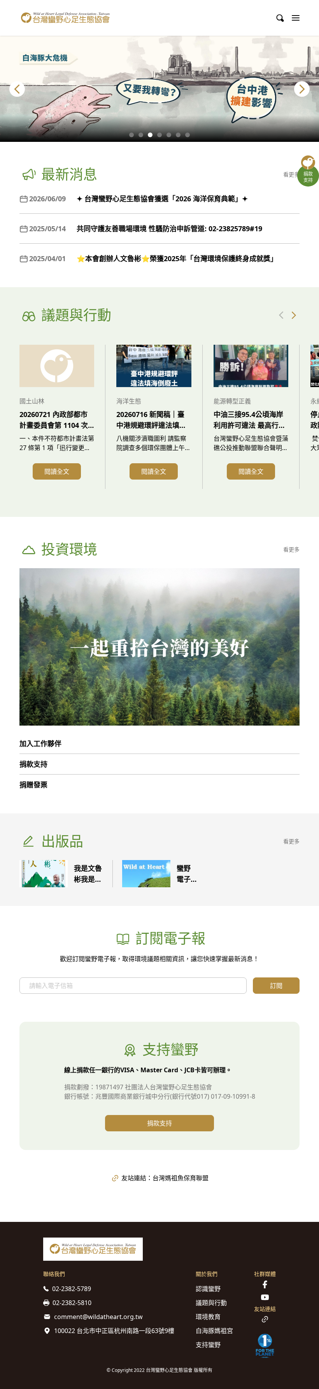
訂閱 (276, 985)
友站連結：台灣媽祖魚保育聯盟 (165, 1178)
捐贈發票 (33, 784)
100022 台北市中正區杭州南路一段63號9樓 (114, 1330)
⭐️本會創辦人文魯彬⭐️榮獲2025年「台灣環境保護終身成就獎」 (177, 258)
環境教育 (208, 1316)
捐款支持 (33, 764)
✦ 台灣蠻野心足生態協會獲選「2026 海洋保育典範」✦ (162, 198)
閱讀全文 (56, 471)
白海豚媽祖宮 (214, 1330)
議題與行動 (211, 1302)
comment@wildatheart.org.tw (98, 1316)
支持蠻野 (208, 1344)
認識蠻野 (208, 1288)
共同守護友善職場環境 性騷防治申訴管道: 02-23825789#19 (169, 228)
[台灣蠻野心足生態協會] (65, 18)
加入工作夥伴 (40, 743)
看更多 (291, 174)
